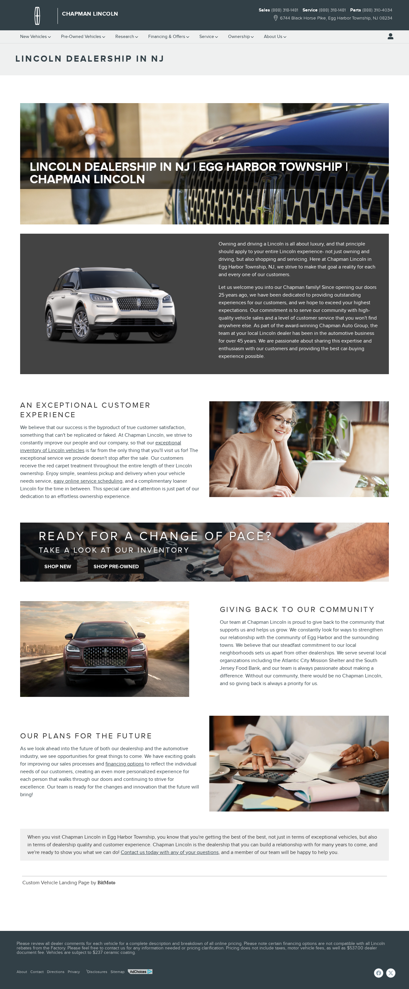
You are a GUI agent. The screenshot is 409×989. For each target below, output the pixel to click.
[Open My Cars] (389, 36)
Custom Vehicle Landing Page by (68, 883)
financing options (124, 764)
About (22, 972)
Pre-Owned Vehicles (81, 36)
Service (206, 36)
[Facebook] (378, 973)
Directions (56, 972)
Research (124, 36)
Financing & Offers (166, 36)
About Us (273, 36)
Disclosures (96, 971)
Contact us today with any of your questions (170, 852)
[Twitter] (391, 973)
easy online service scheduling (88, 481)
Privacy (74, 972)
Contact (37, 972)
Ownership (239, 36)
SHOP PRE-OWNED (116, 566)
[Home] (37, 16)
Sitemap (118, 972)
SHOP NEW (57, 566)
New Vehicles (33, 36)
